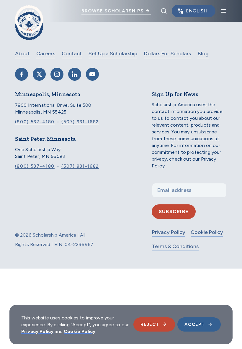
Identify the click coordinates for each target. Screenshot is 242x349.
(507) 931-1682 (80, 122)
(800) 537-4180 (35, 122)
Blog (202, 53)
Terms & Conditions (175, 246)
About (22, 53)
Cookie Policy (207, 232)
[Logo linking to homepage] (29, 11)
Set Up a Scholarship (113, 53)
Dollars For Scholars (167, 53)
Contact (72, 53)
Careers (45, 53)
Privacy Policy (168, 232)
